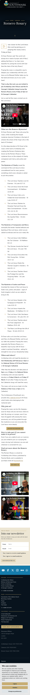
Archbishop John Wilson (7, 580)
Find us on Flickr (22, 570)
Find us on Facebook (8, 570)
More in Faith (7, 607)
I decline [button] (15, 687)
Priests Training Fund (6, 620)
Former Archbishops (6, 584)
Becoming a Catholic (6, 599)
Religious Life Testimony (7, 618)
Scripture (3, 603)
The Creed (4, 605)
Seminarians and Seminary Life (9, 616)
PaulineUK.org (18, 461)
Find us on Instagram (17, 570)
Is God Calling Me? (6, 614)
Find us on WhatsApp (27, 570)
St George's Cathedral (7, 588)
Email (4, 548)
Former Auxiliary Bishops (7, 586)
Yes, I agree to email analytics (12, 556)
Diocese (3, 661)
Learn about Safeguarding (11, 626)
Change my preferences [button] (14, 691)
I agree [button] (15, 683)
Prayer (2, 601)
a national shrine (14, 398)
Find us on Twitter (13, 570)
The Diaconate (5, 622)
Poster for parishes (14, 428)
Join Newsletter (7, 560)
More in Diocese (8, 590)
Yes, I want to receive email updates (14, 553)
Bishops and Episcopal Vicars (8, 582)
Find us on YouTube (3, 570)
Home (11, 20)
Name (4, 544)
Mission (17, 20)
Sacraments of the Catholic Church (10, 597)
